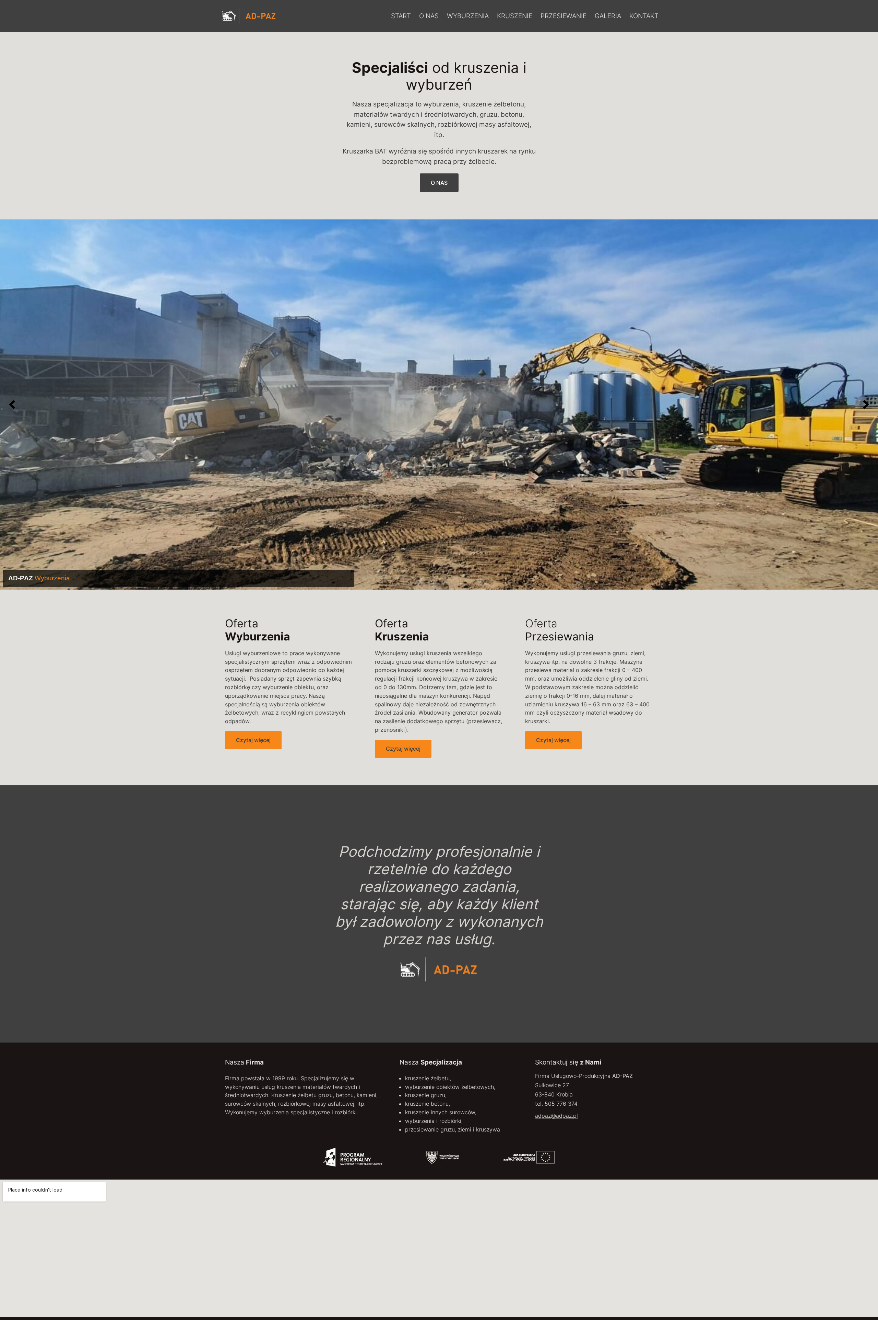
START (401, 16)
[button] (12, 404)
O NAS (439, 182)
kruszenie (477, 104)
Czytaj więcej (253, 740)
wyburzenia (441, 104)
